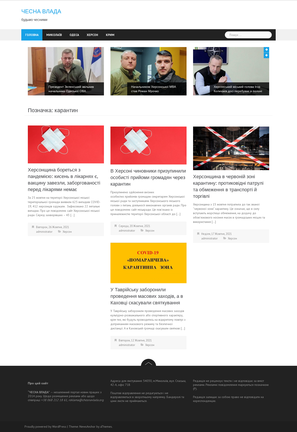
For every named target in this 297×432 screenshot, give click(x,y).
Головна (31, 35)
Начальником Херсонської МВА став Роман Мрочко (153, 89)
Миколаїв (54, 35)
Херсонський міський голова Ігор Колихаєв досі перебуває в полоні (238, 89)
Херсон (92, 35)
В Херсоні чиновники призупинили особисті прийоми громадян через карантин (148, 177)
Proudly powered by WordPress (45, 427)
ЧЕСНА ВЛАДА (41, 11)
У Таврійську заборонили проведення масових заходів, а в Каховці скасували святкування (146, 296)
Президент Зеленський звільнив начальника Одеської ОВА (71, 89)
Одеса (74, 35)
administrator (44, 232)
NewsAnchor (87, 427)
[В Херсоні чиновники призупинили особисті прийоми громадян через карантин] (148, 145)
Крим (110, 35)
